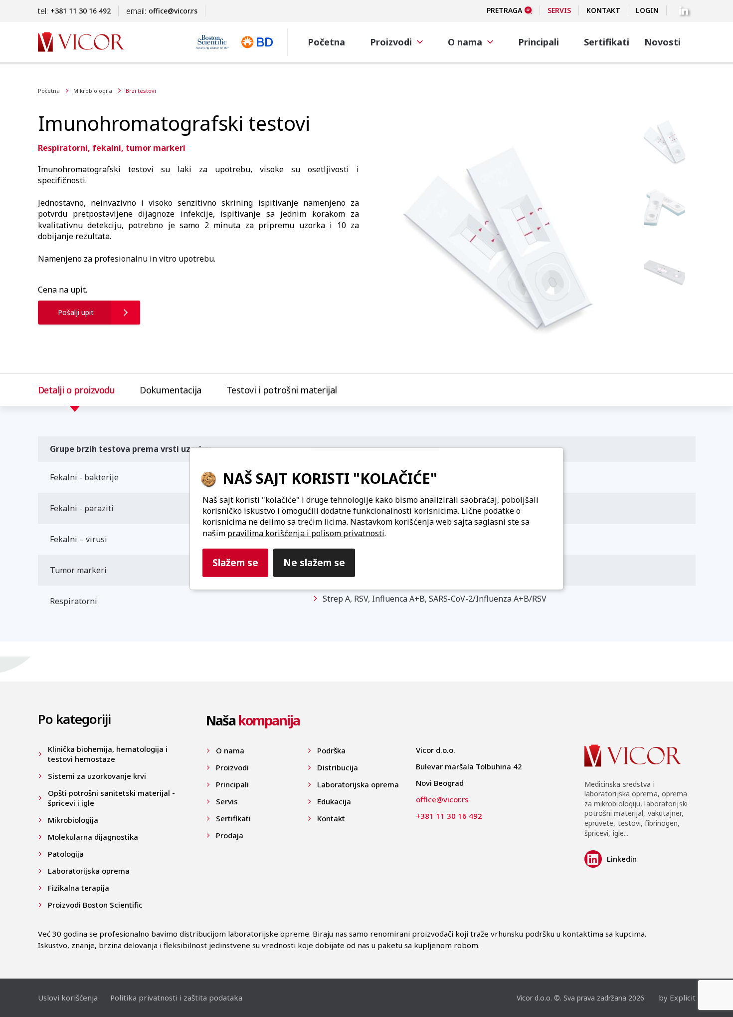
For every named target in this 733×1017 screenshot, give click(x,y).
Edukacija (334, 801)
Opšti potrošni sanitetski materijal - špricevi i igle (111, 798)
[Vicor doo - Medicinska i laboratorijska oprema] (81, 41)
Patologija (66, 854)
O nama (230, 750)
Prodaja (229, 835)
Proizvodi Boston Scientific (95, 905)
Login (647, 10)
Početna (326, 42)
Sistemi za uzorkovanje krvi (97, 776)
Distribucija (337, 767)
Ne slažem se (314, 562)
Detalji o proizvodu (76, 390)
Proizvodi (232, 767)
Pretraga (504, 10)
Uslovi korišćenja (68, 998)
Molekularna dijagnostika (93, 837)
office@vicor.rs (173, 10)
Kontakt (603, 10)
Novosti (662, 42)
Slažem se (235, 562)
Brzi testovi (141, 90)
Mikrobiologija (92, 90)
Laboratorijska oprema (89, 871)
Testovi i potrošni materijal (281, 390)
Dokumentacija (170, 390)
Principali (538, 42)
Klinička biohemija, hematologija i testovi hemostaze (108, 754)
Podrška (331, 750)
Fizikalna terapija (78, 888)
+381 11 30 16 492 (80, 10)
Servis (559, 10)
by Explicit (677, 998)
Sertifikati (606, 42)
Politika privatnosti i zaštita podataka (176, 998)
